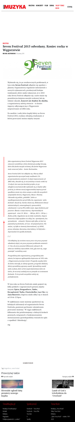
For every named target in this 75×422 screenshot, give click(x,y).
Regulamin (6, 416)
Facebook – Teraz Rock (33, 408)
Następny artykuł (67, 376)
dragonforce (7, 368)
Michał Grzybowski (9, 54)
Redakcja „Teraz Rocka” (57, 408)
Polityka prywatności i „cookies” (11, 419)
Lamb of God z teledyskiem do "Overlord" (59, 393)
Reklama (5, 414)
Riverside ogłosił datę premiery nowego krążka (11, 393)
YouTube (29, 414)
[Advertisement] (37, 26)
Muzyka (31, 5)
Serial (51, 5)
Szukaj (69, 6)
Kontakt (5, 411)
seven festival (15, 368)
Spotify (29, 419)
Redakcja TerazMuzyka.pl (9, 408)
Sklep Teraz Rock (60, 6)
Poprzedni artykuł (8, 376)
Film (46, 5)
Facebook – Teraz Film (33, 411)
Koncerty (39, 5)
